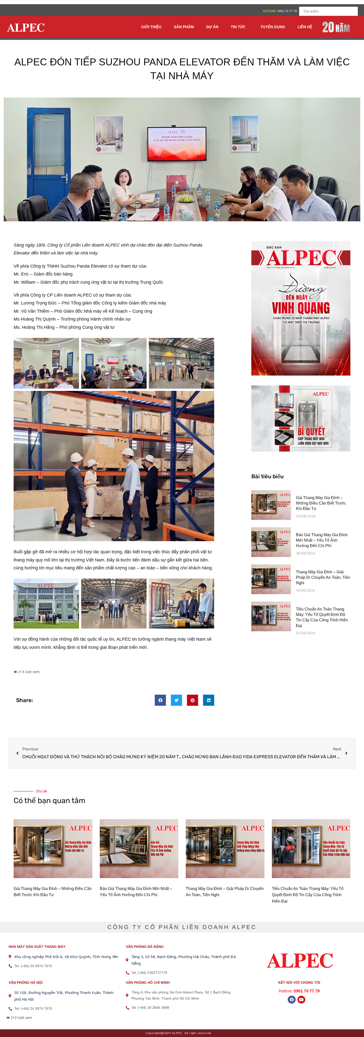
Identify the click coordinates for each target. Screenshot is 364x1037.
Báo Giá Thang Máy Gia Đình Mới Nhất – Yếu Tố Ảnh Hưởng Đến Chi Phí (322, 540)
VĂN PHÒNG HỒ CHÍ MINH (148, 983)
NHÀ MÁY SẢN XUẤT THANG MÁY (37, 947)
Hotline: (299, 991)
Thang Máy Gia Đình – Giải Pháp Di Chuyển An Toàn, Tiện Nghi (323, 577)
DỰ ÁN (212, 27)
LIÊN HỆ (305, 27)
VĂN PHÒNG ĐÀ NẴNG (145, 947)
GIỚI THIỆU (151, 27)
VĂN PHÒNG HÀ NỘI (26, 983)
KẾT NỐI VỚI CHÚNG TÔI (299, 983)
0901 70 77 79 (287, 11)
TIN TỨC (238, 27)
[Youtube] (301, 1000)
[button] (160, 700)
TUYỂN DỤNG (272, 27)
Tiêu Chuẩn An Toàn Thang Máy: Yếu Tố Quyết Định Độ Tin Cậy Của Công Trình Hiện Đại (307, 894)
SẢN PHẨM (184, 27)
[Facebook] (292, 1000)
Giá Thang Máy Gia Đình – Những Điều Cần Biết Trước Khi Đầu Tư (321, 503)
